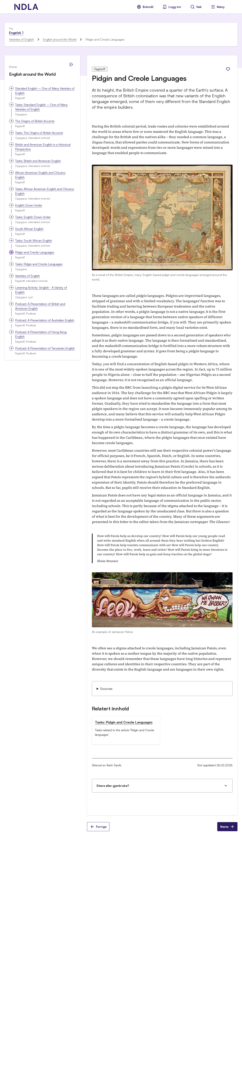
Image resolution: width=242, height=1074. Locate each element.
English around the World (59, 39)
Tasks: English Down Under (33, 217)
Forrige (101, 827)
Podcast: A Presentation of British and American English (40, 306)
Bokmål (148, 7)
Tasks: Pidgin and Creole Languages (39, 264)
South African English (29, 229)
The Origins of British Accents (34, 121)
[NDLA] (26, 7)
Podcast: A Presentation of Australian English (44, 320)
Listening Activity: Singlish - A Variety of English (41, 290)
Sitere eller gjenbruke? (112, 786)
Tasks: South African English (33, 240)
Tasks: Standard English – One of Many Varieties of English (41, 107)
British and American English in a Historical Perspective (43, 147)
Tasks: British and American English (38, 161)
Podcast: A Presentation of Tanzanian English (45, 348)
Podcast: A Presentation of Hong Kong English (41, 334)
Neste (224, 827)
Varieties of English (21, 39)
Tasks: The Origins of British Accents (39, 133)
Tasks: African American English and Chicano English (44, 191)
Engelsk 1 (16, 33)
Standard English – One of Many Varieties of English (44, 90)
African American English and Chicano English (40, 175)
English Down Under (28, 205)
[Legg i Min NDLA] (228, 69)
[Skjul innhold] (71, 64)
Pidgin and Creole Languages (34, 252)
